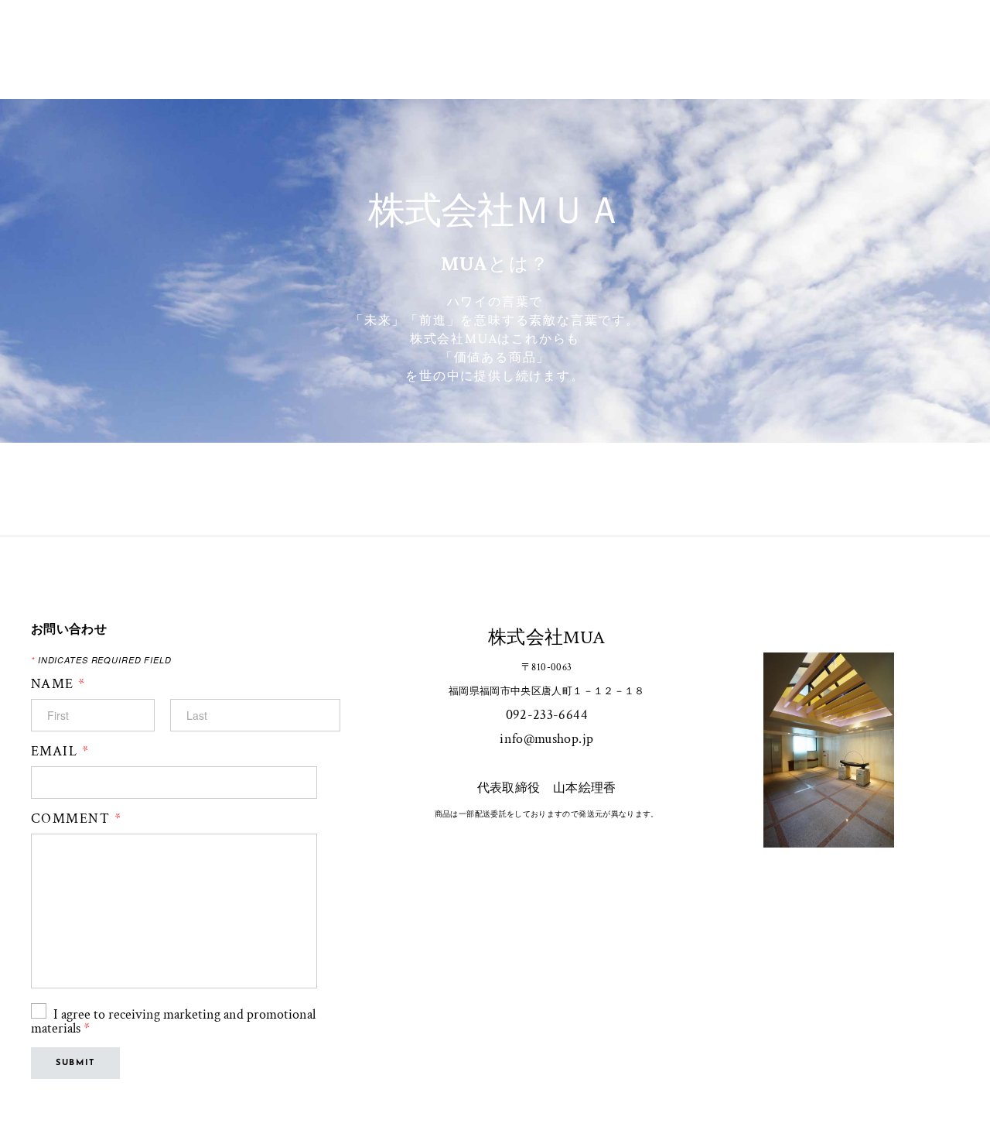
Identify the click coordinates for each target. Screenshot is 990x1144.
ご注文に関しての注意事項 (613, 32)
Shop (496, 32)
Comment (76, 819)
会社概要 (423, 32)
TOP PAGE (337, 32)
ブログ (495, 66)
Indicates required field (101, 660)
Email (60, 752)
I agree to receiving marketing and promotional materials (173, 1021)
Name (58, 684)
